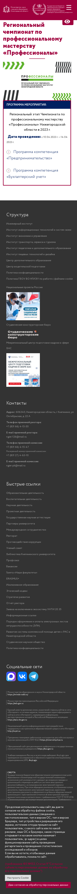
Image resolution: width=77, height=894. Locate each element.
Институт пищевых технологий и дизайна (30, 254)
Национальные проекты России (24, 287)
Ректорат (11, 536)
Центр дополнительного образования (28, 260)
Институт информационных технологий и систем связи (38, 230)
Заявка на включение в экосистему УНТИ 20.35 (33, 609)
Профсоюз (12, 560)
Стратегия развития (18, 597)
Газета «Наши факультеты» (21, 573)
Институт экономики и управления (26, 236)
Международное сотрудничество (26, 530)
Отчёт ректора (15, 603)
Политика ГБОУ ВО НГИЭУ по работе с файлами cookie (39, 279)
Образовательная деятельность (25, 493)
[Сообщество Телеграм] (33, 676)
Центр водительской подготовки (25, 267)
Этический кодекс (17, 591)
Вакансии (11, 566)
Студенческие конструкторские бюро (28, 325)
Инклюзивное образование (22, 585)
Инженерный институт (19, 224)
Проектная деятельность (20, 511)
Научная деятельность (19, 505)
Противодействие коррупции (23, 542)
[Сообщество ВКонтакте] (22, 676)
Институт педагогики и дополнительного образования (38, 248)
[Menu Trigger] (68, 7)
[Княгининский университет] (38, 11)
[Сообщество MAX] (11, 676)
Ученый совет (14, 548)
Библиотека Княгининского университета (30, 554)
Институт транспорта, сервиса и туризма (31, 242)
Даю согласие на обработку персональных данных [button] (38, 885)
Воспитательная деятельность (23, 499)
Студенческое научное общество (25, 642)
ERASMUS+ (12, 579)
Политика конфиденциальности (24, 273)
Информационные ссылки (21, 615)
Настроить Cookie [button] (18, 878)
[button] (37, 105)
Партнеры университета (20, 524)
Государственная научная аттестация (28, 517)
